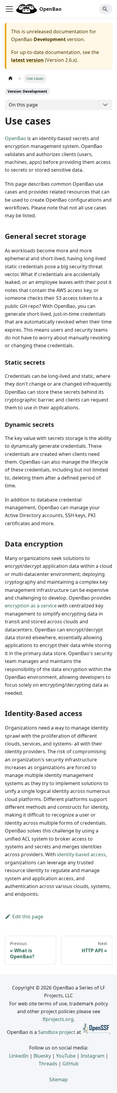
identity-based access (81, 854)
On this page (23, 104)
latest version (27, 60)
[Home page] (10, 78)
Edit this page (27, 916)
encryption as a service (31, 605)
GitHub (70, 1063)
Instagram (92, 1055)
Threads (48, 1063)
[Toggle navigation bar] (9, 9)
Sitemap (58, 1079)
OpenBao (15, 138)
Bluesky (42, 1055)
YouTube (66, 1055)
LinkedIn (18, 1055)
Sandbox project (56, 1031)
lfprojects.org (58, 1019)
